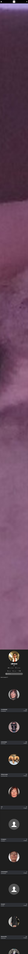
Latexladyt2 (4, 872)
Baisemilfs (4, 936)
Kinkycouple (4, 774)
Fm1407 (3, 904)
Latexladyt (4, 742)
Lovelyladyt (4, 709)
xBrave (14, 664)
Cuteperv (3, 839)
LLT (2, 807)
